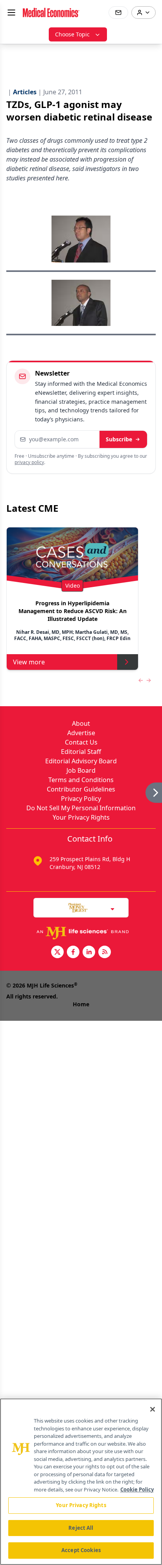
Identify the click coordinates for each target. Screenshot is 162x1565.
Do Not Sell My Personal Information (81, 808)
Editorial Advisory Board (81, 761)
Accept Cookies (81, 1550)
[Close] (152, 1409)
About (81, 723)
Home (81, 1004)
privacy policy (29, 462)
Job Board (81, 770)
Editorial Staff (81, 751)
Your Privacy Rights (81, 817)
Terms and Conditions (81, 779)
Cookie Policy (137, 1489)
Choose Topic (72, 34)
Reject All (80, 1527)
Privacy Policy (81, 798)
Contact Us (81, 742)
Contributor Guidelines (81, 789)
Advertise (81, 733)
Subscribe (119, 439)
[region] (81, 1481)
